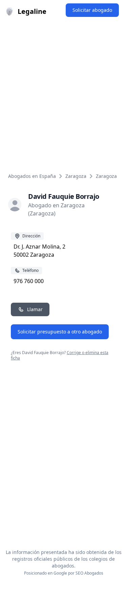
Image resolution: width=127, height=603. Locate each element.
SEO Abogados (89, 573)
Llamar (35, 309)
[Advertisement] (63, 89)
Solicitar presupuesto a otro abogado (60, 331)
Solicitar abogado (92, 10)
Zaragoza (75, 176)
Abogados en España (32, 176)
